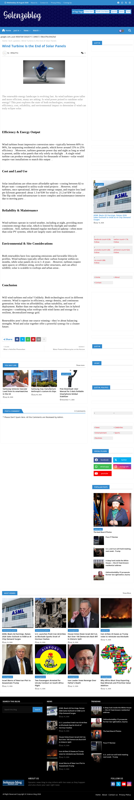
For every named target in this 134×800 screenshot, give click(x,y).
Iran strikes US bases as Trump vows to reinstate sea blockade (115, 635)
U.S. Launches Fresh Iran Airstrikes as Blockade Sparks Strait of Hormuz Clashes (50, 636)
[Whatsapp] (28, 339)
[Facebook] (17, 339)
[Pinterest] (33, 339)
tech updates (14, 41)
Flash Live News (102, 11)
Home (8, 30)
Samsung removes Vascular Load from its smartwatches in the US (15, 391)
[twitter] (123, 413)
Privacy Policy (56, 3)
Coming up (67, 3)
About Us (34, 3)
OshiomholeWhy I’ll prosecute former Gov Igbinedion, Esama (118, 573)
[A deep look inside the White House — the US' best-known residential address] (99, 563)
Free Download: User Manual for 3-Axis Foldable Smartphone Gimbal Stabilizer (72, 393)
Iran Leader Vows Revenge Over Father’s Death (82, 681)
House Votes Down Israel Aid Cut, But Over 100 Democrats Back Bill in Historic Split (83, 636)
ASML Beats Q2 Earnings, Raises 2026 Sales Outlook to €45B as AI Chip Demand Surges (112, 217)
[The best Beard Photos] (112, 510)
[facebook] (103, 413)
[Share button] (44, 339)
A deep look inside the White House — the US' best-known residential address (117, 562)
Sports (114, 11)
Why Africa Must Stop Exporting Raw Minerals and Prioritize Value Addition (116, 683)
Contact (98, 282)
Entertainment (101, 433)
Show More (127, 593)
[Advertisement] (113, 98)
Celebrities (119, 427)
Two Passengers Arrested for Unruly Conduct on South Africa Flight (49, 683)
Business (98, 438)
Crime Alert (88, 11)
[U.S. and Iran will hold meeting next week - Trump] (99, 552)
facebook (104, 460)
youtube (104, 473)
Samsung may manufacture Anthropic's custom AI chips (43, 390)
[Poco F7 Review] (99, 540)
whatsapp (104, 466)
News (121, 11)
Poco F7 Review (112, 537)
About (117, 277)
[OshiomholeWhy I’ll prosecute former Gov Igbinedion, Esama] (99, 575)
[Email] (38, 339)
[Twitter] (22, 339)
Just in (16, 30)
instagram (124, 466)
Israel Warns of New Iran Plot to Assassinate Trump (16, 681)
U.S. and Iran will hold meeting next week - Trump (118, 550)
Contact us (44, 3)
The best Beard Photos (103, 532)
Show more (80, 365)
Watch (36, 30)
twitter (124, 460)
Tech (128, 11)
